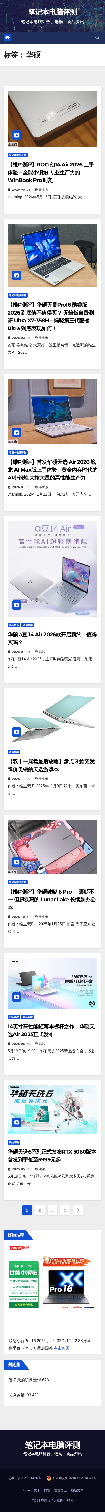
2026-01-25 (21, 487)
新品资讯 (14, 625)
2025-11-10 (21, 779)
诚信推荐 (28, 625)
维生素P (45, 189)
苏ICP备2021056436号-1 (27, 1478)
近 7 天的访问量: (24, 1380)
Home (25, 1490)
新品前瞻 (28, 1017)
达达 (42, 652)
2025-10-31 (21, 917)
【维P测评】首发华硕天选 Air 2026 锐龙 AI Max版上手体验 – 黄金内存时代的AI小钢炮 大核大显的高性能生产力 (52, 470)
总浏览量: (18, 1395)
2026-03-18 (21, 338)
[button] (97, 38)
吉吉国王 (60, 1490)
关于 (37, 1490)
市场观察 (14, 1017)
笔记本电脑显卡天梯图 (47, 1500)
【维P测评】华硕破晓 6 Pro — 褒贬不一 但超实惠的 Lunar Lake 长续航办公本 (51, 899)
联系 (70, 1500)
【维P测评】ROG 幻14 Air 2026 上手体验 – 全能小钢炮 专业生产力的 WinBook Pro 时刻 (51, 172)
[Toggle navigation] (53, 38)
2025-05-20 (21, 1044)
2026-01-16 (21, 652)
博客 (47, 1490)
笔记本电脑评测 (52, 11)
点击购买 (61, 1348)
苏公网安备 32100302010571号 (74, 1478)
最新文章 (77, 1490)
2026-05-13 (21, 189)
